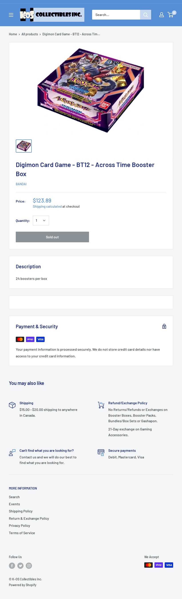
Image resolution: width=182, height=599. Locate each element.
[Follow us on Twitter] (20, 565)
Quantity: (23, 220)
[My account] (161, 14)
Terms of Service (22, 533)
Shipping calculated (47, 206)
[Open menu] (11, 15)
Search (14, 497)
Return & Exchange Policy (29, 518)
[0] (170, 14)
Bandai (21, 184)
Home (13, 34)
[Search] (145, 15)
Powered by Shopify (22, 585)
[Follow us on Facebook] (12, 565)
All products (30, 34)
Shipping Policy (21, 511)
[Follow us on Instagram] (29, 565)
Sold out (52, 237)
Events (14, 504)
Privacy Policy (19, 525)
